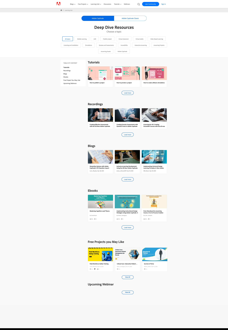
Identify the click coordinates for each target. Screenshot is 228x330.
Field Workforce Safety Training (99, 264)
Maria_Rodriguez (121, 266)
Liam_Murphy (93, 266)
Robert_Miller (147, 266)
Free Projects (82, 4)
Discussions (107, 4)
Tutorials (117, 4)
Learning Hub (95, 4)
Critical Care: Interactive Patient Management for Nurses (134, 264)
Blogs (72, 4)
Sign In (163, 4)
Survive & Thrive (149, 264)
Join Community (150, 4)
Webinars (127, 4)
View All (127, 277)
